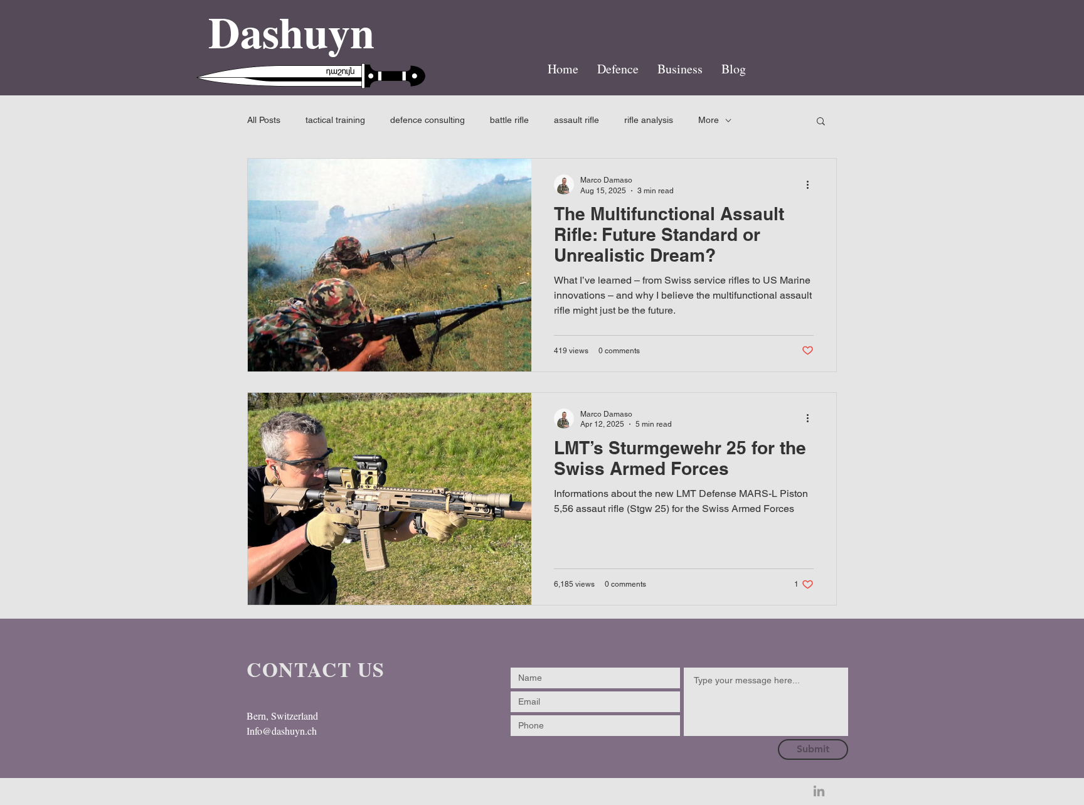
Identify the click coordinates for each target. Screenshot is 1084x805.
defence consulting (427, 120)
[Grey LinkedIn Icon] (819, 791)
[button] (821, 122)
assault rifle (576, 120)
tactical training (335, 120)
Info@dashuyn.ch (282, 730)
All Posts (263, 120)
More (708, 120)
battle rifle (509, 120)
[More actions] (811, 184)
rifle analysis (648, 120)
